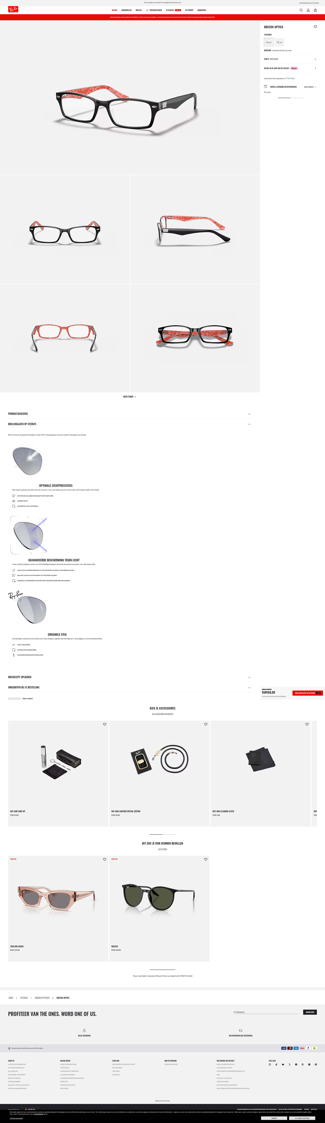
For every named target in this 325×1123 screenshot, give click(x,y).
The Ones (116, 1071)
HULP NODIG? (309, 87)
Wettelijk (314, 1109)
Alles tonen (162, 849)
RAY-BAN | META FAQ (224, 1078)
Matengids (64, 1068)
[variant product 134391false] (279, 42)
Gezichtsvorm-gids (68, 1064)
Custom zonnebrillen (17, 1064)
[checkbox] (315, 26)
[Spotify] (309, 1064)
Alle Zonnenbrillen (16, 1068)
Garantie (64, 1081)
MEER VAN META (223, 1081)
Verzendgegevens (67, 1085)
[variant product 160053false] (269, 42)
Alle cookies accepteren (302, 1118)
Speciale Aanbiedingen (17, 1088)
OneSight (116, 1075)
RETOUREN (64, 1088)
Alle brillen (13, 1071)
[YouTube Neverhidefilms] (283, 1064)
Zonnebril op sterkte (17, 1075)
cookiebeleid (38, 1114)
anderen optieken (42, 997)
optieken (24, 997)
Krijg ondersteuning (225, 1064)
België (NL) (31, 1109)
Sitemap (306, 1109)
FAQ (218, 1075)
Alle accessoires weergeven (162, 714)
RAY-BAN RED (117, 1068)
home (11, 997)
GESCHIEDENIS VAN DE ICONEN (123, 1064)
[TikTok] (276, 1064)
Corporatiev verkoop (69, 1071)
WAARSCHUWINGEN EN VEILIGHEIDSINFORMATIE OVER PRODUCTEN (257, 1109)
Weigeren (274, 1118)
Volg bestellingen (224, 1068)
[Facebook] (296, 1064)
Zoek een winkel (171, 1064)
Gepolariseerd (14, 1081)
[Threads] (303, 1064)
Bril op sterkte (14, 1078)
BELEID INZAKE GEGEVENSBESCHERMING (290, 1109)
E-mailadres (239, 1012)
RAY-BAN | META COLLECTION (18, 1085)
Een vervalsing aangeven (227, 1085)
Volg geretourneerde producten (231, 1071)
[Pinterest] (316, 1064)
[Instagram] (270, 1064)
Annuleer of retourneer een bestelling (233, 1088)
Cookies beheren (16, 1118)
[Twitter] (290, 1064)
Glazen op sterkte (67, 1075)
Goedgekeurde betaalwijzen (72, 1078)
